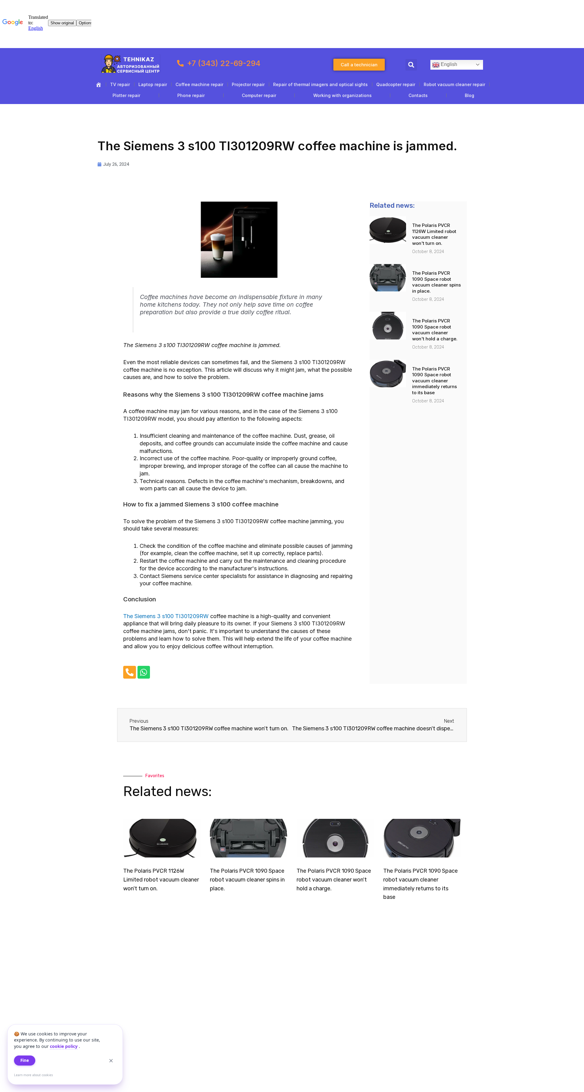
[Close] (111, 1060)
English (448, 64)
